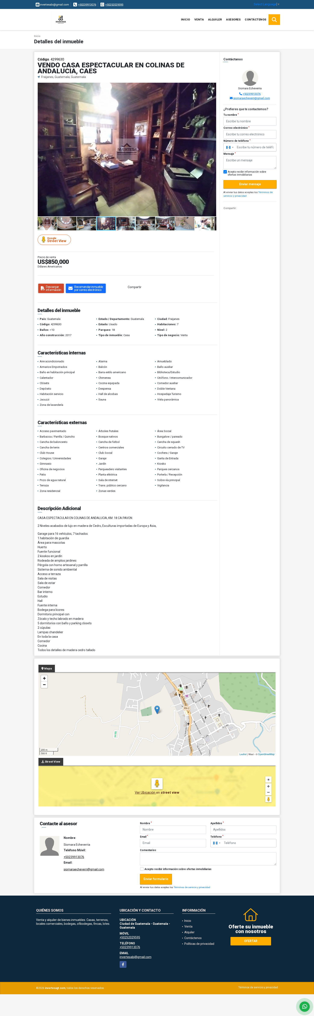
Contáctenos (255, 19)
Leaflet (243, 754)
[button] (212, 86)
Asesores (233, 19)
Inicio (185, 19)
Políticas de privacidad (199, 943)
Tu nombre (231, 115)
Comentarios (148, 850)
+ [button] (44, 678)
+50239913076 (87, 4)
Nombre (146, 823)
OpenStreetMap (266, 754)
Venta (199, 19)
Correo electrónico (236, 128)
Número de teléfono (237, 141)
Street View (56, 240)
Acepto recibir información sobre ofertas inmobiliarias (177, 869)
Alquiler (215, 19)
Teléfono (216, 836)
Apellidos (217, 823)
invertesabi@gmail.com (135, 957)
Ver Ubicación (145, 793)
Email (144, 836)
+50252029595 (114, 4)
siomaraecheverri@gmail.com (251, 98)
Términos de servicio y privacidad (192, 887)
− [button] (44, 684)
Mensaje (229, 154)
